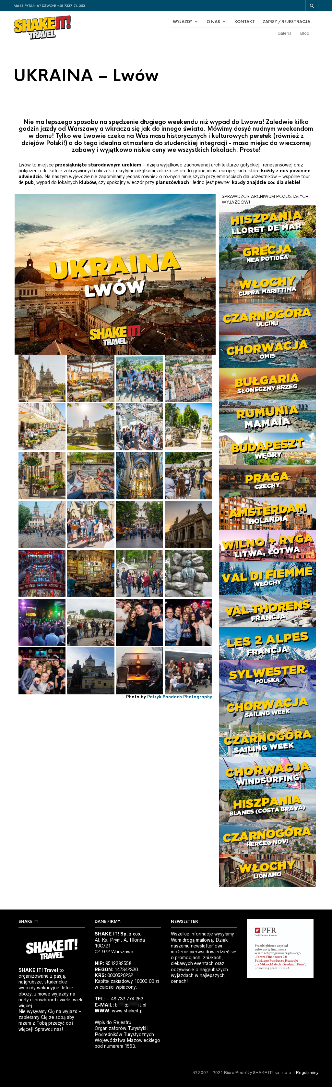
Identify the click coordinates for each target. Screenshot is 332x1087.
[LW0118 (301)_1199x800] (41, 573)
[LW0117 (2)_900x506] (139, 573)
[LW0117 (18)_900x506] (188, 670)
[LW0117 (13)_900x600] (41, 670)
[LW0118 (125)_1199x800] (188, 426)
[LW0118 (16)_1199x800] (139, 524)
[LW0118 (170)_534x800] (139, 426)
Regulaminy (307, 1072)
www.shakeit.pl (128, 1010)
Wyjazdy (182, 21)
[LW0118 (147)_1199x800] (139, 378)
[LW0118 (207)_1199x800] (90, 426)
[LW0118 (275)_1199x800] (188, 378)
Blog (304, 33)
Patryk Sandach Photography (179, 697)
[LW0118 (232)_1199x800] (41, 426)
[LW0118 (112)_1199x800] (90, 524)
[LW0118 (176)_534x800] (139, 475)
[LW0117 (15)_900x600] (188, 622)
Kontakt (244, 21)
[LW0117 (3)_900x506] (188, 573)
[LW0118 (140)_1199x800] (188, 475)
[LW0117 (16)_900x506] (90, 670)
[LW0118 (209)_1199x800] (41, 378)
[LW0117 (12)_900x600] (139, 622)
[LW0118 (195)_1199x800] (90, 378)
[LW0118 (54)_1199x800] (41, 475)
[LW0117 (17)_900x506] (139, 670)
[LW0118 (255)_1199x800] (90, 573)
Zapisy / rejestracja (286, 21)
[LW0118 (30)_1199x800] (41, 524)
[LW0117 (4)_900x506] (90, 622)
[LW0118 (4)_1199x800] (188, 524)
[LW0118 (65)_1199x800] (90, 475)
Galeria (284, 33)
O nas (213, 21)
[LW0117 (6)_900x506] (41, 622)
